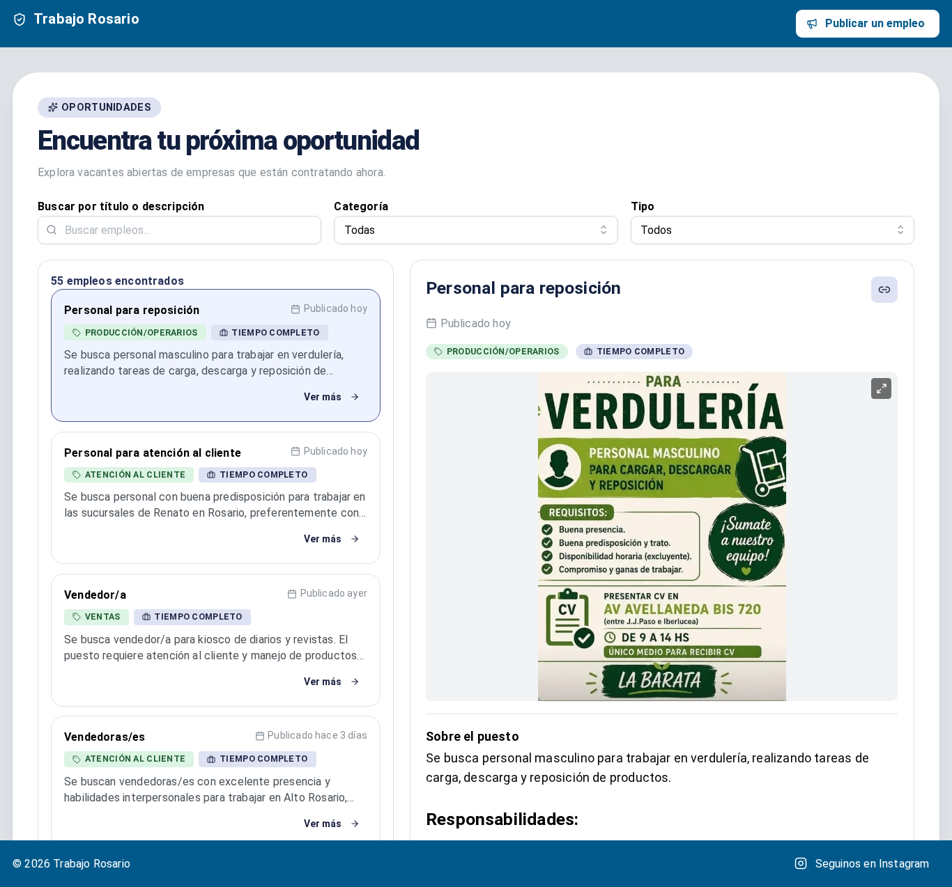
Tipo (643, 206)
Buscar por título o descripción (121, 206)
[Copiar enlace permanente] (884, 289)
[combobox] (475, 230)
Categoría (361, 206)
